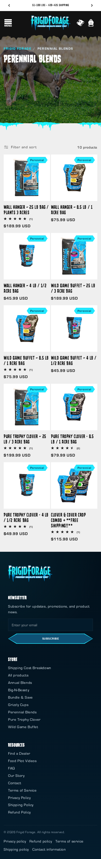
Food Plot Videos (22, 760)
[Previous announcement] (9, 5)
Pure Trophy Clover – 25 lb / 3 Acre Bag (25, 438)
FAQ (11, 768)
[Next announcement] (92, 5)
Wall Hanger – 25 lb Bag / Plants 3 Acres (26, 209)
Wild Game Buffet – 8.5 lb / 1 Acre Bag (26, 360)
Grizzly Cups (18, 704)
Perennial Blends (22, 712)
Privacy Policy (19, 797)
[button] (8, 23)
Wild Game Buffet (23, 726)
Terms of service (69, 841)
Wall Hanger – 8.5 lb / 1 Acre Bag (71, 209)
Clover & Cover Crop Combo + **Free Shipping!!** (68, 520)
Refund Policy (19, 812)
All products (18, 675)
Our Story (16, 775)
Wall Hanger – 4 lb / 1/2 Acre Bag (25, 288)
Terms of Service (22, 790)
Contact (14, 783)
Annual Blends (20, 682)
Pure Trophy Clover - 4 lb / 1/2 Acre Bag (26, 517)
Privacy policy (15, 841)
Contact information (49, 849)
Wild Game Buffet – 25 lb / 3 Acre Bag (73, 288)
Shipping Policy (21, 804)
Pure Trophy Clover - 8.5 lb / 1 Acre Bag (72, 438)
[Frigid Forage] (30, 573)
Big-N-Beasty (18, 690)
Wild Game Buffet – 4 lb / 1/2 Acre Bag (74, 360)
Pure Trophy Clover (24, 719)
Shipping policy (16, 849)
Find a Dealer (19, 753)
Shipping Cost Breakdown (29, 667)
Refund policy (40, 841)
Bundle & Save (20, 697)
